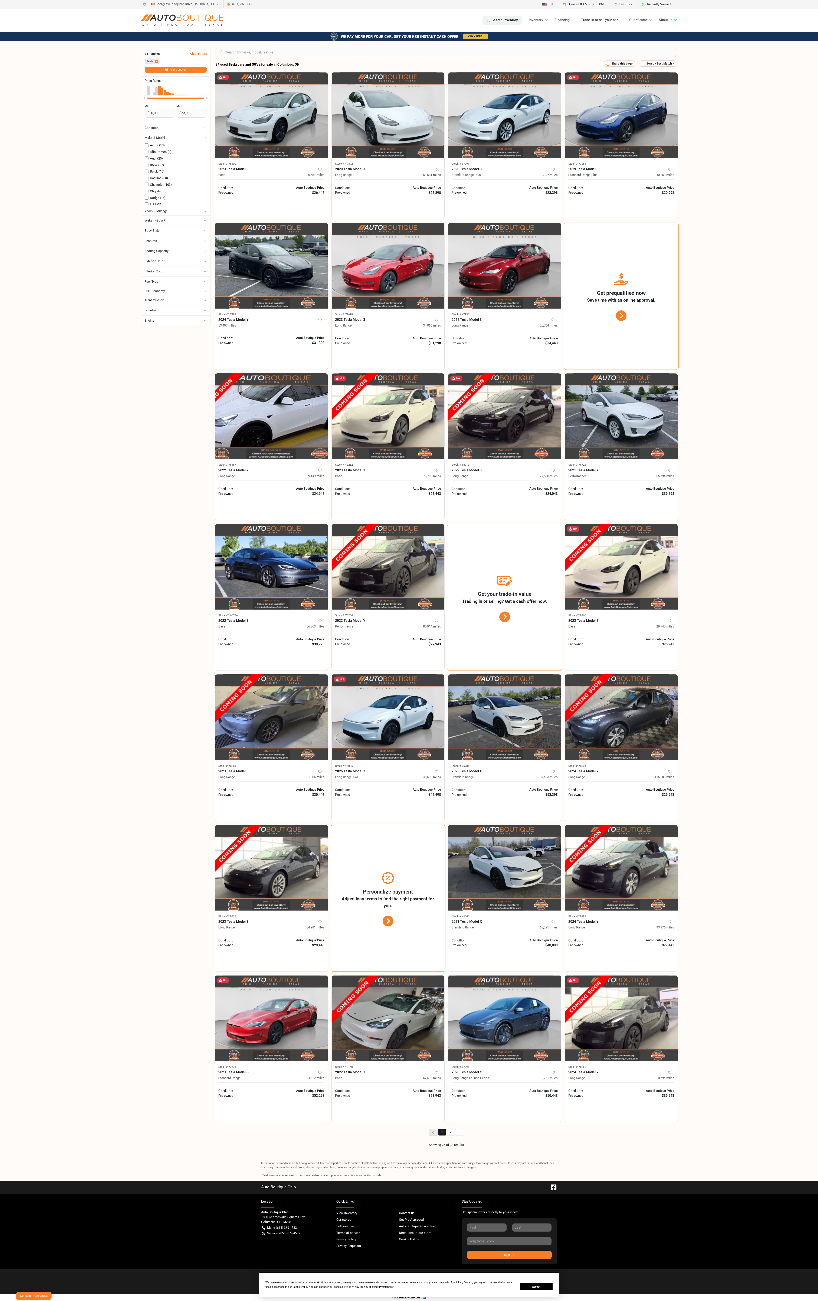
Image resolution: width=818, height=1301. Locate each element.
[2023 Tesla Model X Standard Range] (504, 717)
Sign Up (509, 1254)
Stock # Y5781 (460, 765)
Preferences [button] (386, 1286)
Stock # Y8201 (577, 765)
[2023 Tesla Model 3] (271, 115)
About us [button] (665, 20)
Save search (178, 69)
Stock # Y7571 (227, 1066)
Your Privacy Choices (406, 1297)
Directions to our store (415, 1233)
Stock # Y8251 (227, 765)
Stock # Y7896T (461, 1066)
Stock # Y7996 (460, 314)
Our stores (343, 1220)
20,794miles (665, 1078)
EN (551, 4)
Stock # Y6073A (228, 615)
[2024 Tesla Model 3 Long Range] (504, 265)
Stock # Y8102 (227, 163)
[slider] (144, 98)
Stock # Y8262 (344, 464)
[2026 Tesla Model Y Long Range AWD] (388, 717)
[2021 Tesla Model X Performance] (621, 416)
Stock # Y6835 (344, 765)
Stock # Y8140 (344, 1066)
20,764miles (549, 325)
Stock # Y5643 (460, 916)
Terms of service (348, 1233)
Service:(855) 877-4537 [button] (283, 1233)
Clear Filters (198, 53)
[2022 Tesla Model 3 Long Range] (504, 416)
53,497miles (227, 325)
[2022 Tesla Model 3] (388, 1018)
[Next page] (459, 1132)
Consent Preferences (34, 1295)
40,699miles (432, 777)
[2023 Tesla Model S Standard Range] (271, 1018)
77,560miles (549, 476)
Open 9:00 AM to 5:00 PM (586, 4)
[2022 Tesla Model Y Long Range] (271, 416)
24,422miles (315, 1078)
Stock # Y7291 (460, 163)
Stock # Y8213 (460, 464)
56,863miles (315, 626)
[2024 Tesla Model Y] (271, 265)
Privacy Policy (346, 1239)
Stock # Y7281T (578, 163)
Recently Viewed (659, 4)
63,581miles (432, 175)
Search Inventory (505, 20)
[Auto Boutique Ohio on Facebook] (552, 1186)
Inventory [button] (536, 20)
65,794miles (665, 476)
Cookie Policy (409, 1239)
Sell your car (345, 1226)
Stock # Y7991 (227, 314)
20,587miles (315, 175)
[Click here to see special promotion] (409, 36)
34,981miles (315, 927)
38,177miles (549, 175)
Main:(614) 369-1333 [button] (282, 1228)
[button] (182, 4)
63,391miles (549, 927)
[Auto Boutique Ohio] (182, 20)
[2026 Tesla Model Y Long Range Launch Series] (504, 1018)
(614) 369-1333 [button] (242, 4)
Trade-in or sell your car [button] (599, 20)
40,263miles (665, 175)
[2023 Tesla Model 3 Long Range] (388, 265)
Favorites (625, 4)
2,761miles (549, 1078)
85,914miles (432, 626)
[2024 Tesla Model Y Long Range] (621, 717)
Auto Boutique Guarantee (417, 1226)
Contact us (407, 1213)
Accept (536, 1286)
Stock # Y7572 (344, 163)
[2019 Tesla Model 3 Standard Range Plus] (621, 115)
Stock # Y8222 (227, 916)
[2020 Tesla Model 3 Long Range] (388, 115)
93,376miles (665, 927)
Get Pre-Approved (411, 1220)
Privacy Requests (348, 1246)
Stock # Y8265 (577, 615)
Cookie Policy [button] (300, 1286)
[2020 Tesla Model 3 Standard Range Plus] (504, 115)
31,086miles (315, 777)
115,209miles (664, 777)
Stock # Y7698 (344, 314)
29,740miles (665, 626)
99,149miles (315, 476)
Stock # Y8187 (227, 464)
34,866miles (432, 325)
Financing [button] (562, 20)
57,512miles (432, 1078)
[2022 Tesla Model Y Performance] (388, 567)
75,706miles (432, 476)
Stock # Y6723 (577, 464)
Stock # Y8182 (577, 916)
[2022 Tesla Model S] (271, 567)
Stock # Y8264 (344, 615)
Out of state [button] (638, 20)
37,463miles (549, 777)
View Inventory (346, 1213)
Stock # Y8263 (577, 1066)
